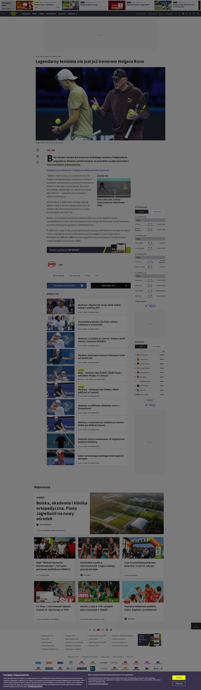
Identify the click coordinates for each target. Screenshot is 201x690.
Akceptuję (179, 677)
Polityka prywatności (35, 686)
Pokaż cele (179, 684)
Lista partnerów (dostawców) (98, 684)
